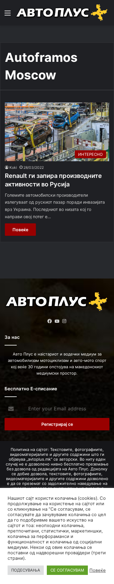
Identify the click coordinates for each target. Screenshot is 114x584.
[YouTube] (57, 321)
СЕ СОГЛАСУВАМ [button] (67, 570)
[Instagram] (64, 321)
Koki (13, 167)
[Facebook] (50, 321)
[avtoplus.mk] (62, 12)
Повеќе (20, 229)
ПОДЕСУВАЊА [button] (25, 570)
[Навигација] (8, 15)
